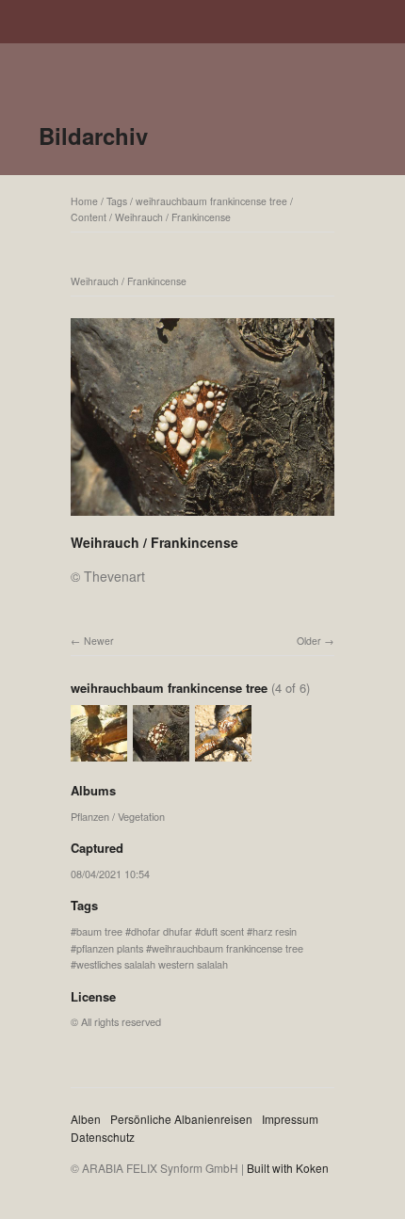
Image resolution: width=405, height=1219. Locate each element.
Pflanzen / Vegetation (118, 816)
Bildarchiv (93, 136)
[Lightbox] (202, 517)
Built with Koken (288, 1168)
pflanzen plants (109, 947)
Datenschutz (103, 1137)
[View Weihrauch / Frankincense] (99, 753)
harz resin (274, 930)
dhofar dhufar (161, 930)
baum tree (99, 930)
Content (88, 217)
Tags (116, 201)
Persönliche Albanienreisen (181, 1119)
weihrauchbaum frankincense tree (211, 201)
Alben (86, 1119)
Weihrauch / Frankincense (173, 217)
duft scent (222, 930)
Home (84, 201)
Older (309, 641)
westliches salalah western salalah (152, 963)
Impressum (290, 1119)
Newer (99, 641)
